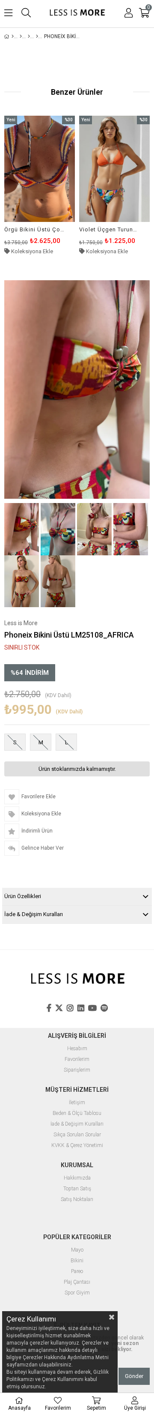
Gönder (134, 1376)
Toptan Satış (77, 1189)
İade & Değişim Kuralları (33, 914)
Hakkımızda (77, 1178)
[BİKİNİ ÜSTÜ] (37, 36)
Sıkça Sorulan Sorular (77, 1135)
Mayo (77, 1250)
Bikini (77, 1261)
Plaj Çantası (77, 1282)
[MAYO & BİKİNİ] (21, 36)
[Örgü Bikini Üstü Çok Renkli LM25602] (39, 169)
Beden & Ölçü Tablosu (77, 1113)
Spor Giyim (77, 1293)
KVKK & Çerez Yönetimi (77, 1145)
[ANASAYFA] (13, 36)
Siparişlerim (77, 1070)
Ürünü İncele (53, 185)
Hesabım (77, 1049)
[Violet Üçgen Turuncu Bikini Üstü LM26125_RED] (114, 169)
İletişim (77, 1102)
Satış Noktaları (77, 1199)
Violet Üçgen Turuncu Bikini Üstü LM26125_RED (109, 229)
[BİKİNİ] (29, 36)
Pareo (77, 1271)
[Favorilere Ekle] (39, 185)
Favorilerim (77, 1059)
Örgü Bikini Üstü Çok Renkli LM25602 (34, 229)
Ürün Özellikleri (22, 896)
